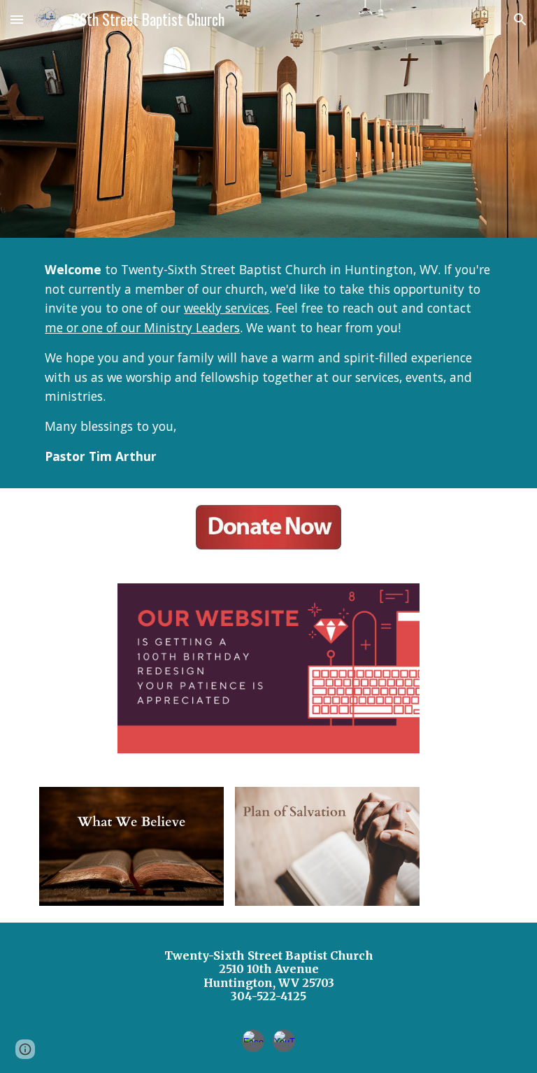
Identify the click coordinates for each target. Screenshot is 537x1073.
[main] (268, 363)
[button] (17, 19)
